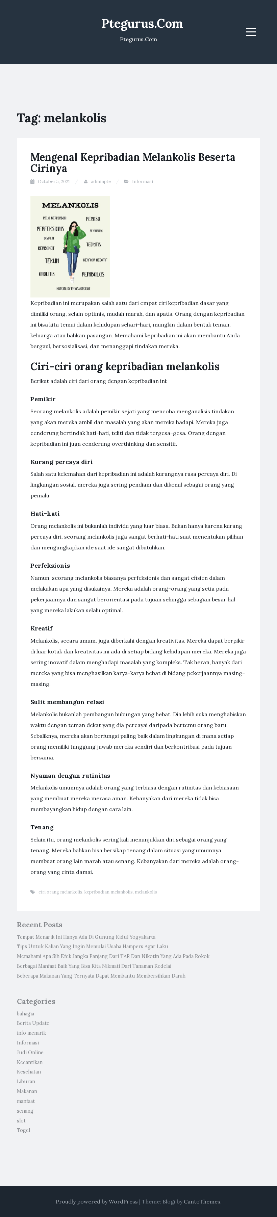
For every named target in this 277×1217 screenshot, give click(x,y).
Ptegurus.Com (142, 23)
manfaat (26, 1101)
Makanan (27, 1091)
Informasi (142, 181)
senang (25, 1111)
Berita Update (33, 1023)
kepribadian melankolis (108, 892)
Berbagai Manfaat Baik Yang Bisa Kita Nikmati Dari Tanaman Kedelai (94, 966)
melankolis (146, 892)
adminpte (101, 181)
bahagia (25, 1014)
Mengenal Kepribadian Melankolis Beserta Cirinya (132, 163)
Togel (23, 1130)
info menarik (31, 1033)
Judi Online (30, 1053)
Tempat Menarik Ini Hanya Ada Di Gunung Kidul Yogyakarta (86, 937)
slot (21, 1121)
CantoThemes (202, 1201)
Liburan (26, 1082)
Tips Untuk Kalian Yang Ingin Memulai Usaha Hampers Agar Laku (92, 946)
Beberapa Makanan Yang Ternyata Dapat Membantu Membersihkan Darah (101, 976)
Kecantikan (30, 1062)
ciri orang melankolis (60, 892)
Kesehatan (29, 1072)
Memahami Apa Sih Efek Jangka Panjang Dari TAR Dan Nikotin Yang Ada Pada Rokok (113, 956)
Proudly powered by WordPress (97, 1201)
